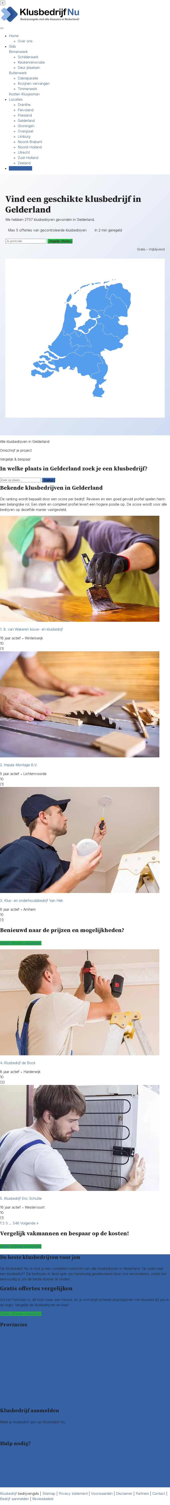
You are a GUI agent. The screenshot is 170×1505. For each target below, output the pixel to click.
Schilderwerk (28, 57)
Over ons (25, 41)
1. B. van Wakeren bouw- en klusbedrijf (31, 629)
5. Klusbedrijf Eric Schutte (21, 1198)
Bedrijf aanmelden (14, 1432)
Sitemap (48, 1493)
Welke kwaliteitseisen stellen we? (26, 1460)
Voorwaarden (102, 1493)
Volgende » (29, 1223)
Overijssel (25, 131)
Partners (142, 1493)
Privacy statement (73, 1493)
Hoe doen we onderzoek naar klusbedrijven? (36, 1465)
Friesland (25, 115)
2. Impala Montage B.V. (18, 765)
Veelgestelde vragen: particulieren (27, 1474)
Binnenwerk (18, 51)
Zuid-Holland (28, 157)
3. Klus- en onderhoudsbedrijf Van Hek (31, 900)
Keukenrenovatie (31, 62)
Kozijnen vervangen (34, 83)
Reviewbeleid (42, 1499)
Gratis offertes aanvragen (20, 1246)
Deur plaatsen (29, 67)
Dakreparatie (28, 78)
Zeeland (24, 163)
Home (14, 36)
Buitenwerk (18, 73)
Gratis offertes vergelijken (20, 943)
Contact (6, 1484)
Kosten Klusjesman (24, 94)
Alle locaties (9, 1399)
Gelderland (26, 120)
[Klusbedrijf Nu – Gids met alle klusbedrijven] (41, 21)
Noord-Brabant (30, 142)
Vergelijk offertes (60, 241)
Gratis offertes (20, 168)
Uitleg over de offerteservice (23, 1454)
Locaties (16, 99)
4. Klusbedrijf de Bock (17, 1063)
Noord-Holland (30, 147)
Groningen (26, 126)
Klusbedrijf (8, 1493)
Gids (12, 46)
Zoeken (48, 480)
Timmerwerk (27, 89)
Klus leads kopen (13, 1427)
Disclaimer (124, 1493)
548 (16, 1223)
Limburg (24, 136)
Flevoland (25, 110)
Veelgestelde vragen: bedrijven (24, 1479)
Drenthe (24, 104)
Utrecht (24, 152)
